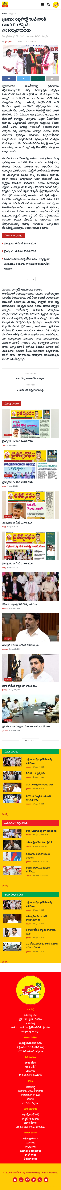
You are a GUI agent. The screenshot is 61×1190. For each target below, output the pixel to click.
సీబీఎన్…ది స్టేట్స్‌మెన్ (35, 772)
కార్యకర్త (4, 445)
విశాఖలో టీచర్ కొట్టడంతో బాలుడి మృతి (19, 685)
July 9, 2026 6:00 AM (40, 846)
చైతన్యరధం (8, 41)
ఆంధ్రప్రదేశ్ (12, 13)
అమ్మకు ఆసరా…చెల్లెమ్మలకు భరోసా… (38, 869)
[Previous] (28, 279)
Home (4, 13)
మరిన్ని (5, 813)
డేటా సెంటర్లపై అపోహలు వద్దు (39, 784)
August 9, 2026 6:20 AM (41, 834)
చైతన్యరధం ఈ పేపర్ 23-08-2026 (20, 251)
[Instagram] (39, 1179)
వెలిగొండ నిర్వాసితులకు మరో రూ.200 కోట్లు (39, 798)
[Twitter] (33, 1179)
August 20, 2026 (39, 788)
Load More (30, 740)
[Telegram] (15, 1179)
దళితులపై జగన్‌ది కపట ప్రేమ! (39, 842)
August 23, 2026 (13, 486)
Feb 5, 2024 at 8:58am (27, 41)
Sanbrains (55, 1187)
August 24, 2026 (13, 445)
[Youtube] (46, 1179)
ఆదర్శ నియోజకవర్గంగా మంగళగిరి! (41, 830)
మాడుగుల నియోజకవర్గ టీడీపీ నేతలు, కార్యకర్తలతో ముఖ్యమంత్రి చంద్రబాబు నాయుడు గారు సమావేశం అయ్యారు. (27, 263)
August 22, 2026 (13, 526)
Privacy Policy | (33, 1172)
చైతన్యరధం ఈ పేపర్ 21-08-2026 (17, 563)
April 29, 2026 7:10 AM (41, 861)
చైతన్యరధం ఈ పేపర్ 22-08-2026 (17, 522)
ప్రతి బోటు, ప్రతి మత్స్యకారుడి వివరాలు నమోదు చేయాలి (26, 726)
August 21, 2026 (13, 567)
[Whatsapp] (21, 1179)
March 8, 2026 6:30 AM (41, 875)
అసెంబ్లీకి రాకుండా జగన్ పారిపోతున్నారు (20, 644)
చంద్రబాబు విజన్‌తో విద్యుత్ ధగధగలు (38, 855)
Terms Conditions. (49, 1172)
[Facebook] (27, 1179)
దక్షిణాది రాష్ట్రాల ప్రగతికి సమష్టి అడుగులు (19, 604)
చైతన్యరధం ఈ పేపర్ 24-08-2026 (20, 243)
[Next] (33, 279)
